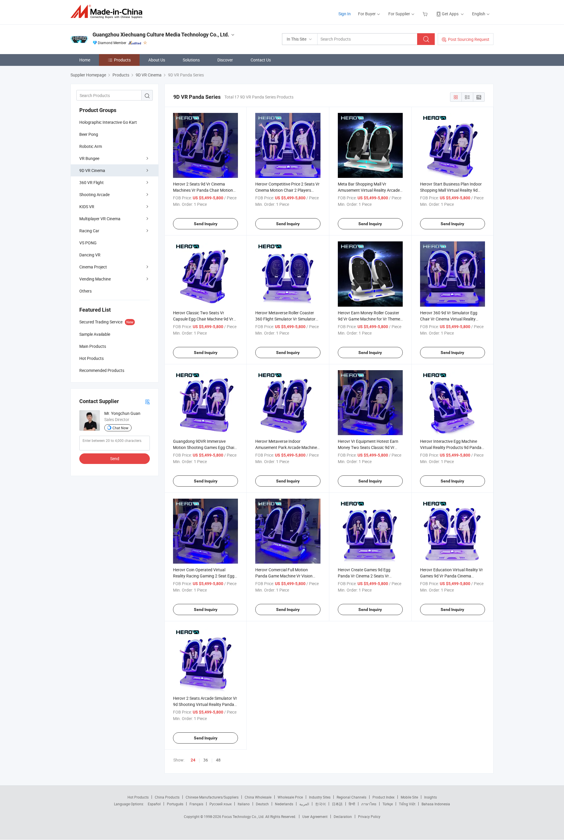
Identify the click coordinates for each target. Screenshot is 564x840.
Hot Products (138, 797)
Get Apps (450, 13)
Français (196, 803)
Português (175, 803)
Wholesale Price (290, 797)
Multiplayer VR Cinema (99, 218)
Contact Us (261, 60)
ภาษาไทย (368, 803)
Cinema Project (93, 267)
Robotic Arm (90, 146)
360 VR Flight (91, 182)
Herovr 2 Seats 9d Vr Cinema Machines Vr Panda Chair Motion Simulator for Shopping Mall (203, 190)
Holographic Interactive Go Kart (108, 122)
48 (218, 760)
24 (193, 760)
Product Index (383, 797)
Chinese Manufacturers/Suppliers (212, 797)
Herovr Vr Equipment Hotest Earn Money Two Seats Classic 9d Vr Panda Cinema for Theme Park (368, 447)
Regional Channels (351, 797)
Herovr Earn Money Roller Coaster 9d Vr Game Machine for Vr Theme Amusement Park (369, 319)
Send (114, 458)
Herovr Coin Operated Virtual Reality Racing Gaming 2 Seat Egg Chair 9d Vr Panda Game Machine (203, 576)
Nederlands (284, 803)
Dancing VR (89, 255)
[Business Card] (147, 401)
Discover (225, 60)
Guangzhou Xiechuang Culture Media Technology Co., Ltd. (161, 34)
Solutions (191, 60)
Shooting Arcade (94, 194)
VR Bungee (89, 158)
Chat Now (120, 427)
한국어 (320, 803)
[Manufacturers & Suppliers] (108, 12)
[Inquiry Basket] (426, 13)
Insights (430, 797)
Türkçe (387, 803)
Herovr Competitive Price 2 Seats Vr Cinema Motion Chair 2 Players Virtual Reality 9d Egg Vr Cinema (287, 190)
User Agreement (315, 816)
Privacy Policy (369, 816)
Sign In (344, 13)
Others (85, 291)
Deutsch (262, 803)
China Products (167, 797)
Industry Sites (319, 797)
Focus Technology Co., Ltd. (243, 816)
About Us (156, 60)
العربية (304, 803)
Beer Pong (88, 134)
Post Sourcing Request (468, 39)
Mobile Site (409, 797)
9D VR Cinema (92, 170)
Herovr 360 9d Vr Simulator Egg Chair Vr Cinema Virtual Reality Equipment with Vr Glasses (448, 319)
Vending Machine (95, 279)
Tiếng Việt (407, 803)
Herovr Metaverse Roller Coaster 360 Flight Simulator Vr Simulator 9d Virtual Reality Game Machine (285, 319)
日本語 (337, 803)
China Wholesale (258, 797)
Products (122, 60)
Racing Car (89, 230)
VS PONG (88, 243)
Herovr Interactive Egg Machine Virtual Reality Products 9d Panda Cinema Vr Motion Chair (450, 447)
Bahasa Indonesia (436, 803)
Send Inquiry (205, 223)
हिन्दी (352, 803)
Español (154, 803)
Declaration (343, 816)
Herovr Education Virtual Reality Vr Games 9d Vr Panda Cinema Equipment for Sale (451, 576)
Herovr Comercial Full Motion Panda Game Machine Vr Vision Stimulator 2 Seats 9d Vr (284, 576)
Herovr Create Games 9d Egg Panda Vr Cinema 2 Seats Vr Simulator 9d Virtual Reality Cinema (370, 576)
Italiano (244, 803)
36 (205, 760)
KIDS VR (86, 206)
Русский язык (220, 803)
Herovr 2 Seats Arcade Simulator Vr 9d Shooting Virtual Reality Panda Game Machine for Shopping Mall (205, 704)
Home (84, 60)
